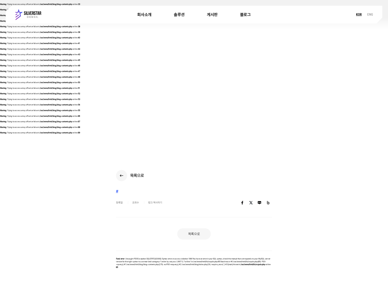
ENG (370, 14)
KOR (359, 14)
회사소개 (144, 14)
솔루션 (179, 14)
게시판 (212, 14)
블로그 (245, 14)
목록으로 (194, 234)
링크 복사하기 (155, 202)
